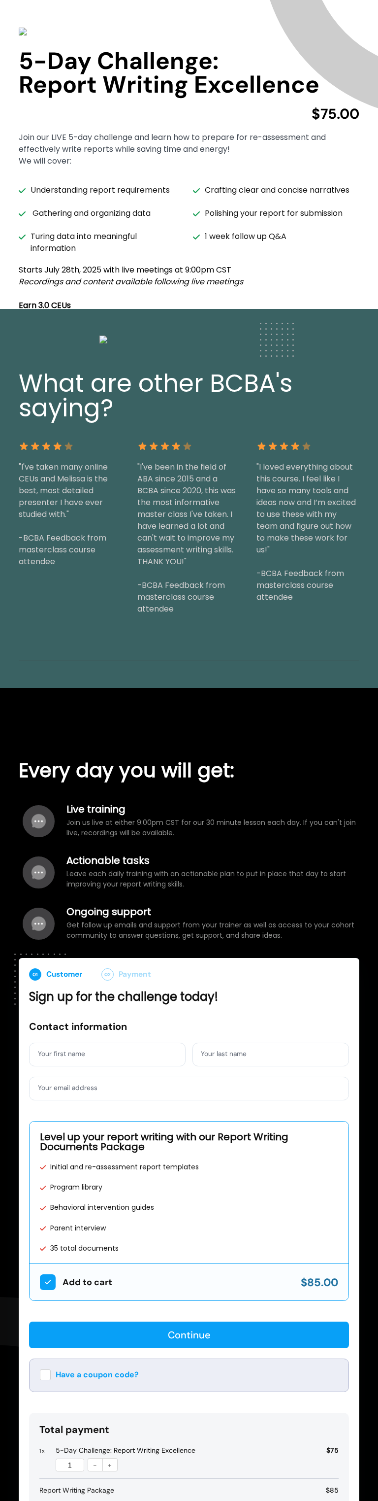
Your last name (224, 1053)
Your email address (68, 1087)
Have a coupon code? (97, 1374)
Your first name (62, 1053)
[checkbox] (48, 1282)
